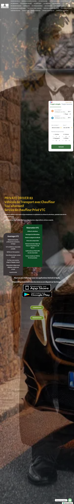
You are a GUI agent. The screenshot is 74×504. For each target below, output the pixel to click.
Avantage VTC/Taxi (15, 10)
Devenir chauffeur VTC (48, 10)
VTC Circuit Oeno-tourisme (34, 8)
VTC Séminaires (56, 3)
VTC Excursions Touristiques (18, 8)
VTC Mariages (47, 3)
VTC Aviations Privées (26, 3)
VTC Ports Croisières (37, 5)
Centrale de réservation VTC (29, 1)
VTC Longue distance (66, 8)
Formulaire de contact (62, 10)
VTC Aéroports (14, 3)
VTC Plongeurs (48, 5)
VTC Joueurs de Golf (59, 5)
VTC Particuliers (43, 1)
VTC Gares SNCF (37, 3)
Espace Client (25, 10)
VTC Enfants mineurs (16, 5)
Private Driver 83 (15, 1)
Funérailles (26, 5)
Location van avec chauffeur (51, 8)
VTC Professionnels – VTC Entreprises (59, 1)
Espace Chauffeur (35, 10)
